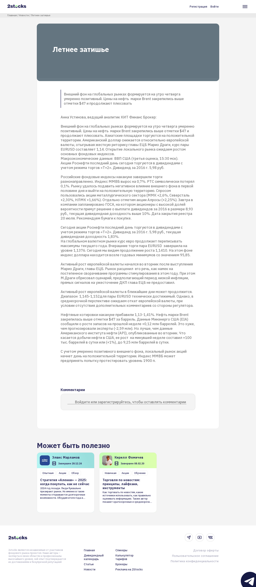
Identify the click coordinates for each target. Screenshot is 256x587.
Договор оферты (206, 550)
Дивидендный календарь (94, 557)
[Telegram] (189, 537)
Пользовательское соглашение (195, 556)
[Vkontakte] (210, 537)
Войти (214, 6)
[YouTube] (200, 537)
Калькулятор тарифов (124, 557)
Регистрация (198, 6)
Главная (12, 15)
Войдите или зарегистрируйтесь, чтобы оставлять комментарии (130, 402)
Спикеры (121, 550)
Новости (24, 15)
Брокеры (121, 564)
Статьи (89, 564)
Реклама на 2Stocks (129, 569)
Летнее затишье (40, 15)
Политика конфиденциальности (195, 561)
